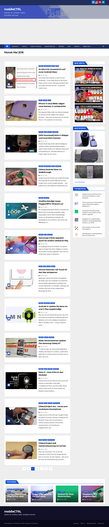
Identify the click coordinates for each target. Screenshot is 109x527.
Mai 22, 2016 (43, 346)
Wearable (58, 166)
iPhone (45, 100)
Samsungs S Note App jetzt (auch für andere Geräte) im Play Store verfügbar (53, 241)
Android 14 (15, 489)
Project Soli (51, 439)
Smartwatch (50, 46)
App (69, 46)
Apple (24, 46)
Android (15, 46)
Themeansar (35, 523)
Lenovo (52, 303)
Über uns (86, 46)
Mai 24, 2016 (43, 75)
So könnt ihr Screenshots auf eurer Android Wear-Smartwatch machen (52, 72)
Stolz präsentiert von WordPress (12, 523)
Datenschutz (101, 523)
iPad (44, 266)
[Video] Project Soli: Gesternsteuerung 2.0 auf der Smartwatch (52, 446)
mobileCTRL (12, 9)
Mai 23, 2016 (43, 207)
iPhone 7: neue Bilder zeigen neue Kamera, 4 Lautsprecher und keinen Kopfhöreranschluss (53, 106)
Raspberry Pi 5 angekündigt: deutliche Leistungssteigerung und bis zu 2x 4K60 (91, 220)
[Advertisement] (54, 31)
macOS (53, 266)
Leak (49, 100)
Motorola (55, 368)
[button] (103, 46)
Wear (53, 166)
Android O (46, 303)
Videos (76, 46)
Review (61, 46)
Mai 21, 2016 (43, 412)
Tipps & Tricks (35, 46)
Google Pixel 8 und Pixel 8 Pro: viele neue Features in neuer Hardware (92, 196)
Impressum (76, 523)
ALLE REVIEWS (80, 182)
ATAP (45, 403)
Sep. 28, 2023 (38, 499)
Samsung (50, 234)
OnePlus (46, 197)
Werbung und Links (91, 523)
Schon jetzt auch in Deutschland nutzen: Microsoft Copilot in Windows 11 (92, 204)
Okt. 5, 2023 (12, 499)
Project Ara (56, 403)
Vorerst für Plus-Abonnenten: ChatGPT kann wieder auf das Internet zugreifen (91, 212)
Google (50, 403)
